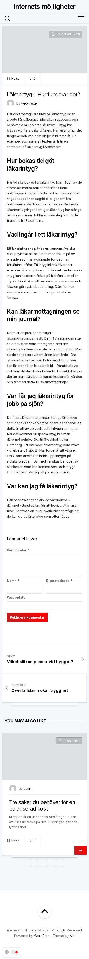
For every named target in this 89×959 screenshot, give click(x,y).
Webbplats (16, 597)
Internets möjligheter (44, 6)
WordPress (42, 935)
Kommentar (18, 550)
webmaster (29, 103)
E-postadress (59, 580)
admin (28, 788)
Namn (13, 580)
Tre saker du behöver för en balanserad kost (42, 805)
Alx (72, 935)
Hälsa (15, 78)
